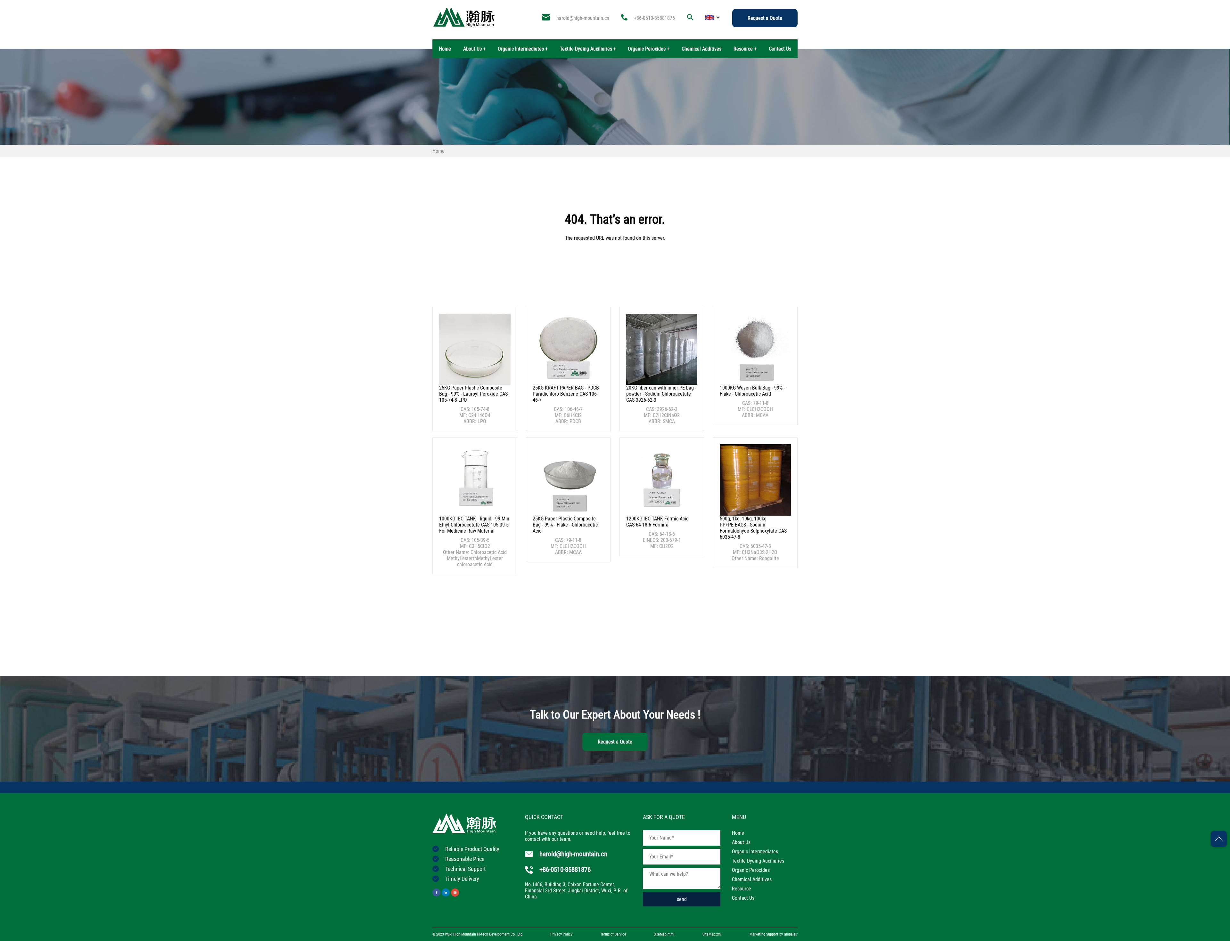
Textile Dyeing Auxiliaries (758, 861)
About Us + (474, 49)
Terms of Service (613, 934)
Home (445, 49)
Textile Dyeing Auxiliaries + (588, 49)
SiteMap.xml (712, 934)
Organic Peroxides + (648, 49)
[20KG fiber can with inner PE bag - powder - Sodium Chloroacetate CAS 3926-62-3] (661, 349)
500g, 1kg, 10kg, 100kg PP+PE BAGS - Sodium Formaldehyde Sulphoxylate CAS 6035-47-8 (753, 528)
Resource (741, 889)
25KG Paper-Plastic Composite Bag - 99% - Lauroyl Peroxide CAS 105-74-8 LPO (473, 394)
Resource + (745, 49)
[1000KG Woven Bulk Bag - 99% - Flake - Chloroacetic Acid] (755, 349)
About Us (741, 842)
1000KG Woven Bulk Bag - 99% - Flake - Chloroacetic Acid (752, 391)
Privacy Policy (561, 934)
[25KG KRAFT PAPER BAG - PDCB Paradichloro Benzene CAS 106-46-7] (568, 349)
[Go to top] (1219, 839)
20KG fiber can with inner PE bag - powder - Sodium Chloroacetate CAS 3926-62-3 (661, 394)
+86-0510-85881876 (654, 18)
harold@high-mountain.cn (582, 18)
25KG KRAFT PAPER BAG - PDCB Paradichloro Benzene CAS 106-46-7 (566, 394)
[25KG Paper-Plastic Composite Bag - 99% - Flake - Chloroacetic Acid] (568, 479)
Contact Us (780, 49)
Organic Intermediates (755, 852)
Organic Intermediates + (523, 49)
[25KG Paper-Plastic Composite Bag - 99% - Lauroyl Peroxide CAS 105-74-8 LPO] (474, 349)
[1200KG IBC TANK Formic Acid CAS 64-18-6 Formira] (661, 479)
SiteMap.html (664, 934)
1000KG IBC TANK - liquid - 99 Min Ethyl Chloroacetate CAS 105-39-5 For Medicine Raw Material (474, 525)
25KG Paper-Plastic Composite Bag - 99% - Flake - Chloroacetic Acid (565, 525)
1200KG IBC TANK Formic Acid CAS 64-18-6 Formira (657, 522)
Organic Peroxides (751, 870)
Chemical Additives (701, 49)
